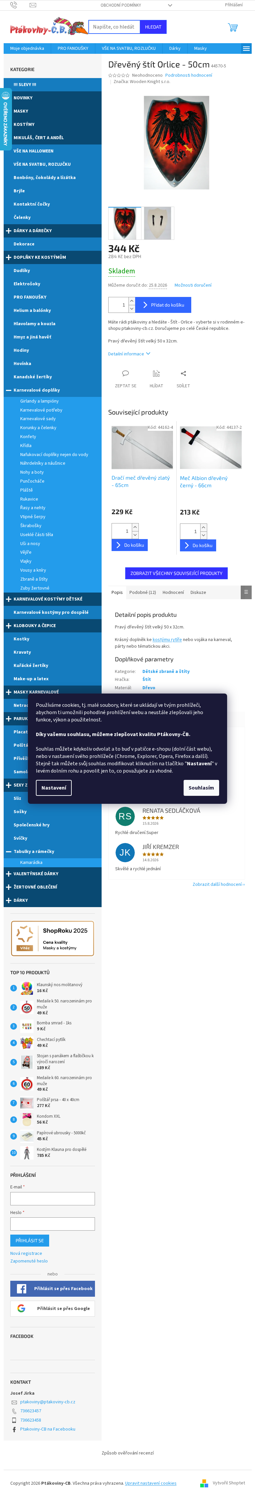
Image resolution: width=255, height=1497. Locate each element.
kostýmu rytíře (167, 639)
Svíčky (20, 838)
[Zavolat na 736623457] (20, 5)
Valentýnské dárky (36, 874)
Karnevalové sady (38, 419)
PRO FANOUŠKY (30, 297)
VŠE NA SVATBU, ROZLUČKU (42, 164)
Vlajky (26, 561)
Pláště (26, 490)
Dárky (21, 900)
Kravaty (22, 652)
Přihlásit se (30, 1240)
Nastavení (54, 788)
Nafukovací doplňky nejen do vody (54, 454)
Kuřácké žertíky (31, 665)
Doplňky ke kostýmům (40, 257)
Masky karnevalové (36, 692)
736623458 (30, 1420)
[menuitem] (27, 48)
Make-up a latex (31, 679)
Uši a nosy (30, 543)
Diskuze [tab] (198, 592)
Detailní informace (126, 354)
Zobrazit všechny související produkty (176, 573)
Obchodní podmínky (121, 5)
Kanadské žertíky (33, 377)
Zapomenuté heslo (29, 1261)
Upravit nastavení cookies (151, 1483)
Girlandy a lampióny (39, 401)
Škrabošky (31, 525)
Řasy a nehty (32, 508)
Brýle (19, 191)
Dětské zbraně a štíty (166, 671)
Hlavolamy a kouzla (34, 324)
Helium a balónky (32, 310)
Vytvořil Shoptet (229, 1483)
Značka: (142, 81)
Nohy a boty (32, 472)
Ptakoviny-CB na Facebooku (47, 1429)
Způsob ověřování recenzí (128, 1453)
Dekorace (24, 244)
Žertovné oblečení (35, 887)
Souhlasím (201, 788)
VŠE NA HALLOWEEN (33, 151)
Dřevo (148, 688)
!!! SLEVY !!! (25, 84)
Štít (146, 679)
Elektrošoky (27, 284)
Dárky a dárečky (33, 231)
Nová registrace (26, 1254)
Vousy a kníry (33, 570)
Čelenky (22, 217)
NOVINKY (23, 98)
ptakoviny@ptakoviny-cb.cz (47, 1402)
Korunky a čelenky (38, 427)
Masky (21, 111)
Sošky (20, 811)
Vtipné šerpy (32, 517)
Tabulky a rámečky (34, 851)
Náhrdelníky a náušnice (42, 463)
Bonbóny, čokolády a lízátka (45, 177)
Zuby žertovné (34, 588)
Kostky (21, 639)
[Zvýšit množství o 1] (131, 301)
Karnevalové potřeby (41, 410)
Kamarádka (31, 862)
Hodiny (21, 350)
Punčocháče (32, 481)
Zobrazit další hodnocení (217, 884)
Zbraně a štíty (34, 579)
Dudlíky (22, 270)
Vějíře (26, 552)
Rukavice (29, 499)
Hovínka (22, 363)
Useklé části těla (36, 534)
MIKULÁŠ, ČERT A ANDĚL (39, 138)
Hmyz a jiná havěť (32, 337)
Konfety (28, 436)
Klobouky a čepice (35, 625)
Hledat (153, 27)
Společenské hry (31, 825)
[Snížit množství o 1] (131, 309)
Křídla (26, 445)
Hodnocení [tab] (173, 592)
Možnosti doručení (193, 285)
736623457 (30, 1411)
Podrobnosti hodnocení (188, 75)
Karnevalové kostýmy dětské (48, 599)
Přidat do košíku (167, 305)
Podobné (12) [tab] (142, 592)
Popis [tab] (117, 592)
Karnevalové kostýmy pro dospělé (51, 612)
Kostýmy (24, 124)
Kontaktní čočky (32, 204)
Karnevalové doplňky (37, 390)
